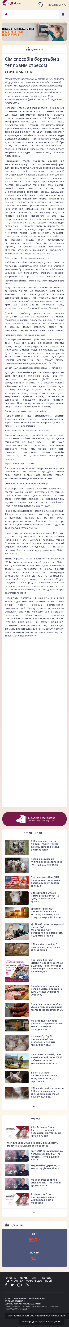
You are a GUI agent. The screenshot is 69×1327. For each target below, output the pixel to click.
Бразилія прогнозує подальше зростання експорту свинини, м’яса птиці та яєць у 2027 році (46, 913)
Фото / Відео (34, 1280)
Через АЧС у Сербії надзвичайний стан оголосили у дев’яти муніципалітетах (43, 1040)
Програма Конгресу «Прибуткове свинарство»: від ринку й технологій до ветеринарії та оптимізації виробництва (47, 965)
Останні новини (34, 833)
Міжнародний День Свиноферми (41, 1321)
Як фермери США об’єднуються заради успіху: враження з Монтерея (43, 1198)
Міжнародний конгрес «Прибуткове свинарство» (37, 1315)
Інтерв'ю (34, 1119)
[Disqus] (34, 679)
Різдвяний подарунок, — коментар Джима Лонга (45, 1167)
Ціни (34, 1277)
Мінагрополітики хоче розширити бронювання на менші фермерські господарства (47, 1025)
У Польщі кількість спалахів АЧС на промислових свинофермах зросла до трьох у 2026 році (47, 1092)
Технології (47, 1277)
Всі (34, 1106)
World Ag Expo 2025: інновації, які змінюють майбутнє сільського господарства (32, 1144)
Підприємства (14, 1280)
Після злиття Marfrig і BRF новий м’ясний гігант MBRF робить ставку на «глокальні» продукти (46, 1059)
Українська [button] (55, 4)
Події (48, 1280)
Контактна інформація (35, 1306)
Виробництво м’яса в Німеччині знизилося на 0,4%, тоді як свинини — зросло (45, 897)
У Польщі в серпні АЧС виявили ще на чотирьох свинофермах (45, 947)
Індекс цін (16, 1225)
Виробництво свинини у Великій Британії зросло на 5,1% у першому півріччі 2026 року (47, 990)
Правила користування (17, 1308)
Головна (10, 1277)
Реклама (54, 1306)
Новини (24, 1277)
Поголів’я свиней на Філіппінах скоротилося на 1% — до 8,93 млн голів (46, 861)
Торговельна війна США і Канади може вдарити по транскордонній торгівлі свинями (46, 881)
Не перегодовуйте (35, 294)
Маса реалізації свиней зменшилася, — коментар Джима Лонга (46, 1182)
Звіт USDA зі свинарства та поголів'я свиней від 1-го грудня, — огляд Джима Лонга (47, 1155)
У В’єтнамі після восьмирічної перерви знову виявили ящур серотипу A (44, 1077)
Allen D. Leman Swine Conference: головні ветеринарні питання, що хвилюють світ (46, 1131)
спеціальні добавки (52, 272)
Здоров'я (36, 49)
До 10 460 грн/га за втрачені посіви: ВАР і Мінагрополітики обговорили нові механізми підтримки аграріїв (47, 930)
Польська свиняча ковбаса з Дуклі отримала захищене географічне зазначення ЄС (47, 1007)
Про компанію (12, 1306)
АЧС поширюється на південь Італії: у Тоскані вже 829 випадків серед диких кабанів (45, 845)
